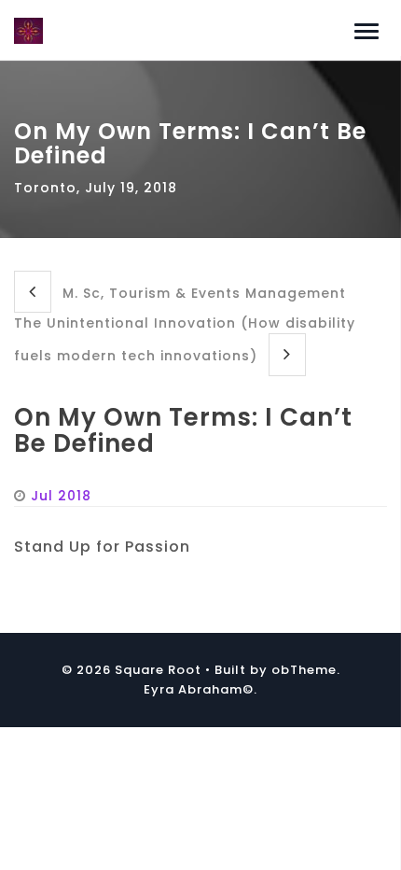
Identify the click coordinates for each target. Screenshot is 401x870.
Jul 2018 (61, 495)
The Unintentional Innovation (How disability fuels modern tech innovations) (184, 339)
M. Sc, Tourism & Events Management (202, 293)
